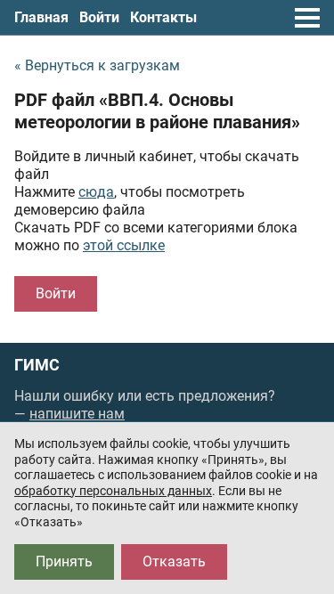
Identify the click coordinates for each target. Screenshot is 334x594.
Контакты (163, 17)
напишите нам (77, 413)
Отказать (174, 561)
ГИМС (37, 365)
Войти (99, 17)
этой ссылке (124, 245)
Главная (41, 17)
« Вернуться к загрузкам (97, 65)
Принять (64, 561)
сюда (96, 191)
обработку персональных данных (113, 491)
